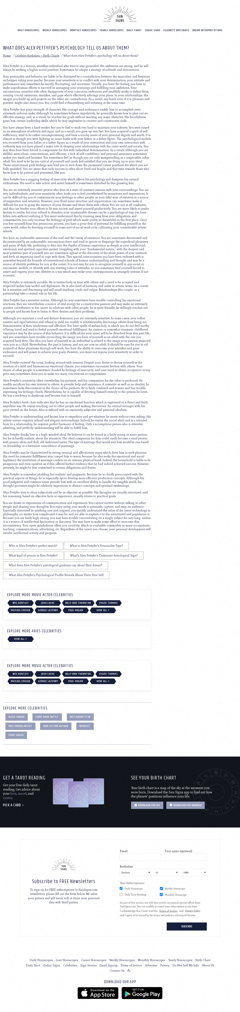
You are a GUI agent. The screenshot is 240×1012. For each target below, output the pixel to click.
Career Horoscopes (93, 960)
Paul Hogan (75, 610)
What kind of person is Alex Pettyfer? (33, 555)
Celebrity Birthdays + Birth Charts (37, 55)
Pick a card (12, 805)
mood (22, 793)
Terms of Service (131, 965)
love (13, 793)
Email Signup (109, 965)
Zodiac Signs (152, 30)
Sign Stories (88, 965)
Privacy (165, 965)
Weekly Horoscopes (55, 30)
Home (7, 55)
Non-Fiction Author (55, 726)
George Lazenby (48, 610)
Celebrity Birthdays (176, 30)
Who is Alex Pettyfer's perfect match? (33, 545)
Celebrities (70, 965)
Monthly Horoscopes (83, 30)
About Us (208, 965)
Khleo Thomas (108, 603)
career (7, 798)
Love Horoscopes (67, 960)
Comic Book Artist (47, 717)
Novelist (85, 726)
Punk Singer (16, 735)
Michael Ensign (20, 610)
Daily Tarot (134, 30)
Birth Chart (202, 960)
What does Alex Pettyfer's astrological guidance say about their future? (55, 565)
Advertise (151, 965)
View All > (103, 610)
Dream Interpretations (207, 30)
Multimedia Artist (20, 726)
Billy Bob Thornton (78, 603)
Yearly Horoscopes (112, 30)
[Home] (120, 14)
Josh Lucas (48, 603)
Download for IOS (148, 805)
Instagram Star (80, 717)
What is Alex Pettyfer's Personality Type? (96, 545)
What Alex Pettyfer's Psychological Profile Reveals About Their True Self (56, 575)
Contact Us (117, 970)
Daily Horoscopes (29, 30)
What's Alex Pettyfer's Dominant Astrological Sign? (104, 555)
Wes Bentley (21, 603)
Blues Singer (17, 717)
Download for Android (187, 805)
